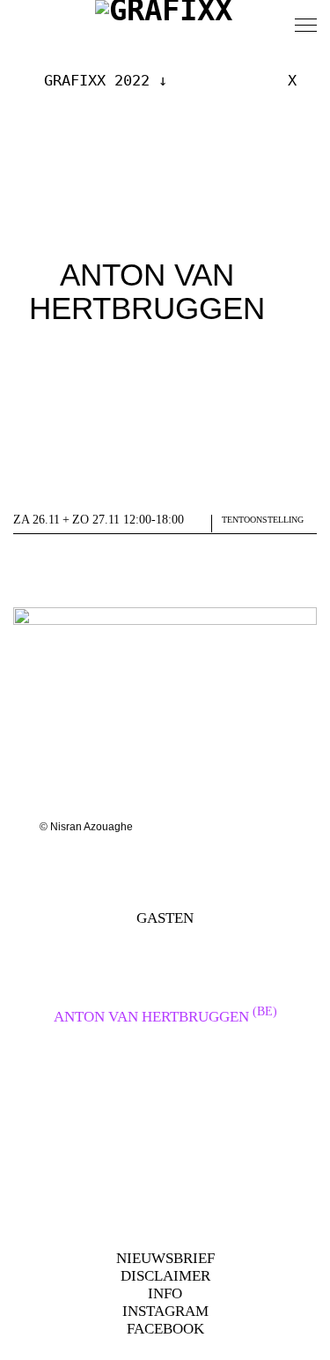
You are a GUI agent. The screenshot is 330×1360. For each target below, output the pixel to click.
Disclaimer (165, 1275)
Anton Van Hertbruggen (165, 1016)
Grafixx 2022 (97, 80)
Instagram (165, 1311)
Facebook (165, 1328)
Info (165, 1293)
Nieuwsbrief (165, 1258)
